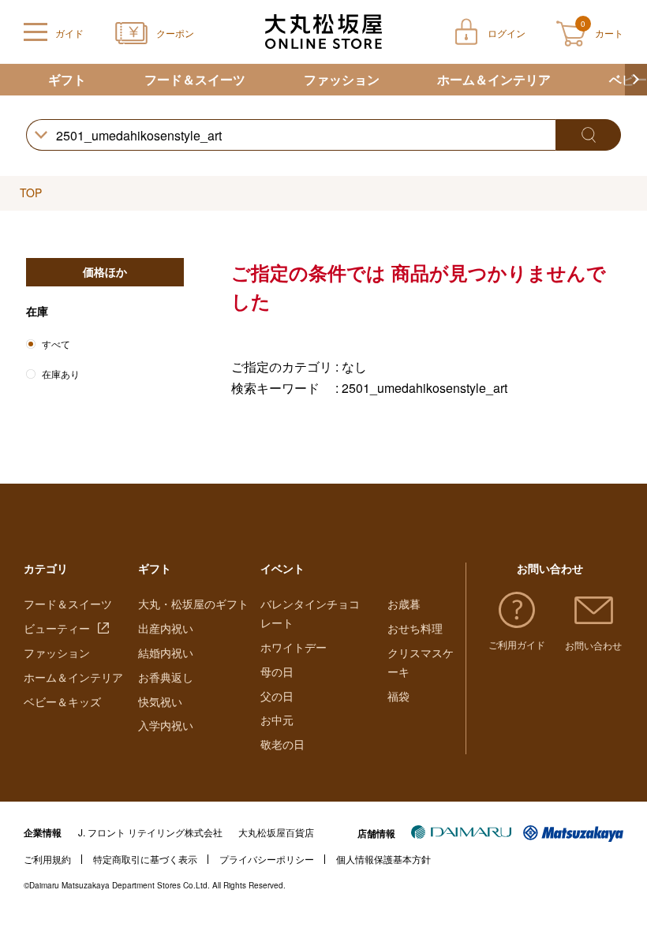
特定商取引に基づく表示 (145, 859)
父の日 (277, 696)
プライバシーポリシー (266, 859)
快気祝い (160, 701)
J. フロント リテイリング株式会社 (150, 832)
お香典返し (165, 677)
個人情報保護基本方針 (383, 859)
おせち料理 (415, 628)
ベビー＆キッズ (62, 701)
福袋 (398, 696)
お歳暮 (404, 603)
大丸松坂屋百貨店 (276, 832)
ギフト (67, 79)
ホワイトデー (293, 647)
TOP (31, 192)
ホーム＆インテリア (494, 79)
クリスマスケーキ (420, 662)
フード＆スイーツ (194, 79)
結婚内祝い (165, 652)
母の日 (277, 671)
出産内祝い (165, 628)
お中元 (277, 719)
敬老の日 (282, 744)
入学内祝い (165, 725)
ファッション (342, 79)
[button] (636, 79)
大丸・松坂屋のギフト (193, 603)
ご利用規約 (47, 859)
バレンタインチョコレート (310, 613)
